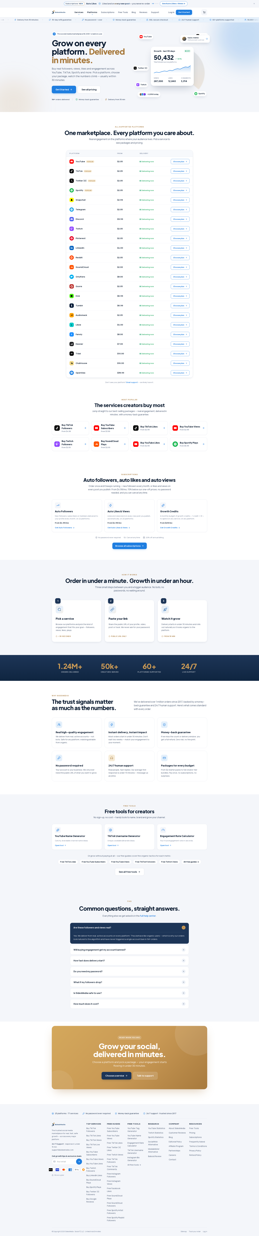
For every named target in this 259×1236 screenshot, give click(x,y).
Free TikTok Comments (112, 1168)
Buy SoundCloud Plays (93, 1181)
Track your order (195, 1231)
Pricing (192, 1132)
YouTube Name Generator (134, 1137)
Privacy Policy (195, 1150)
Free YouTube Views (120, 862)
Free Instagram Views (113, 1182)
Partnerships (174, 1150)
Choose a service (114, 1075)
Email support (132, 382)
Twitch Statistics (155, 1132)
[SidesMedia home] (58, 12)
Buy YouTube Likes (94, 1163)
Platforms (92, 12)
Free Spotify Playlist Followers (115, 1219)
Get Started (184, 12)
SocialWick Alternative (153, 1143)
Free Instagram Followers (113, 1175)
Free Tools (123, 12)
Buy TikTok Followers (91, 1129)
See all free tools (128, 871)
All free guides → (191, 862)
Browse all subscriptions (128, 545)
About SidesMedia (177, 1128)
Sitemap (184, 1231)
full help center (148, 915)
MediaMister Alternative (153, 1150)
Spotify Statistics (155, 1137)
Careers (172, 1155)
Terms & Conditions (198, 1146)
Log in (171, 12)
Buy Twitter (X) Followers (92, 1193)
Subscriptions (107, 12)
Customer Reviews (177, 1132)
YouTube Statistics (156, 1128)
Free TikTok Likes (68, 862)
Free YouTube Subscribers (93, 862)
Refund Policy (195, 1155)
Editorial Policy (175, 1141)
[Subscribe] (79, 1162)
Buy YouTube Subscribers (92, 1153)
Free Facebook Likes (113, 1189)
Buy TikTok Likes (93, 1135)
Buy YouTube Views (94, 1159)
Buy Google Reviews (91, 1200)
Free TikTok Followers (145, 862)
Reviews (143, 12)
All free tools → (134, 1164)
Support (155, 12)
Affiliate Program (176, 1146)
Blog (134, 12)
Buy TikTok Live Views (93, 1146)
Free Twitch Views (169, 862)
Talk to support (145, 1075)
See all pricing (89, 89)
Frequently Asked (197, 1141)
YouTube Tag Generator (133, 1129)
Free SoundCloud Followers (114, 1204)
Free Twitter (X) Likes (114, 1148)
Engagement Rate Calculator (135, 1144)
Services (78, 12)
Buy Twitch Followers (91, 1169)
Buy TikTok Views (94, 1140)
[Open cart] (204, 12)
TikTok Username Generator (135, 1151)
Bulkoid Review (154, 1156)
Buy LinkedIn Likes (94, 1175)
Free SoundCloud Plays (114, 1197)
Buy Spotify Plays (93, 1187)
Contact (172, 1159)
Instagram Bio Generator (133, 1159)
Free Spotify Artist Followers (115, 1211)
